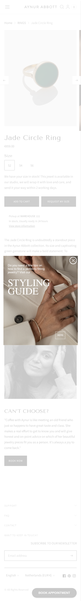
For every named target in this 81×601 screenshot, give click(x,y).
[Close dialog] (73, 260)
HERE (60, 335)
